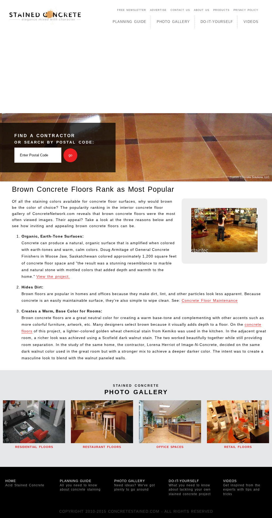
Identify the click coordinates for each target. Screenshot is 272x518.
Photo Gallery (173, 22)
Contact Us (180, 10)
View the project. (53, 276)
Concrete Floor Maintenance (210, 300)
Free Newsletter (131, 10)
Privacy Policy (245, 10)
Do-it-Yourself (190, 487)
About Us (201, 10)
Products (221, 10)
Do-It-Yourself (217, 22)
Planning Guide (129, 22)
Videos (251, 22)
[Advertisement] (136, 73)
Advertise (158, 10)
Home (24, 483)
